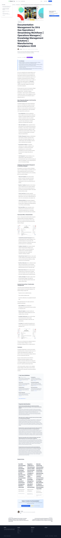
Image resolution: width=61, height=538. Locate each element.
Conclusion (4, 15)
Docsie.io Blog (13, 4)
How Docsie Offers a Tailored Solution (6, 11)
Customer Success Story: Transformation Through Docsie (6, 13)
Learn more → (20, 380)
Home (17, 1)
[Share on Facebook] (23, 57)
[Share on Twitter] (22, 57)
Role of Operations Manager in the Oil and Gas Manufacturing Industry (7, 6)
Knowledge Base (23, 1)
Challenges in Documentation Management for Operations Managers (6, 9)
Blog (14, 1)
